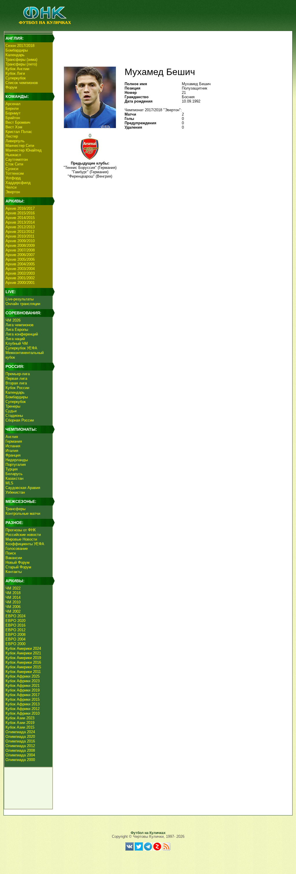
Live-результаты (19, 299)
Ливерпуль (15, 141)
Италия (11, 450)
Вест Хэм (13, 127)
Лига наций (15, 339)
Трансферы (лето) (21, 64)
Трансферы (15, 509)
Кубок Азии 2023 (19, 718)
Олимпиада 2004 (20, 755)
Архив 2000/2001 (20, 282)
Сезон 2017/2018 (19, 45)
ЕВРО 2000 (15, 644)
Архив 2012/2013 (20, 227)
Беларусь (14, 474)
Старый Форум (18, 567)
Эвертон (12, 192)
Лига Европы (16, 329)
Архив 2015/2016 (20, 213)
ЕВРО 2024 (15, 616)
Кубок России (17, 388)
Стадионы (14, 415)
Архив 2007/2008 (20, 250)
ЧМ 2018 (13, 593)
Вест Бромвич (17, 122)
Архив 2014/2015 (20, 218)
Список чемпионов (21, 83)
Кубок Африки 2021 (22, 685)
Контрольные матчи (22, 513)
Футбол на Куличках (148, 833)
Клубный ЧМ (16, 343)
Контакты (13, 572)
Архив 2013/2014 (20, 222)
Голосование (16, 548)
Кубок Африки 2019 (22, 690)
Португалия (15, 464)
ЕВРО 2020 (15, 620)
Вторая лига (16, 383)
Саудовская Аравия (22, 488)
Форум (11, 87)
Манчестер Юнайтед (23, 150)
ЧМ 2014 (13, 597)
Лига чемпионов (19, 325)
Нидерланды (16, 460)
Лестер (11, 136)
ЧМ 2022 (13, 588)
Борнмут (13, 113)
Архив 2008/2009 (20, 245)
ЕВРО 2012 (15, 630)
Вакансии (13, 558)
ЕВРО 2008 (15, 634)
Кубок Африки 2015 (22, 699)
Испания (12, 446)
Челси (10, 187)
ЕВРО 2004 (15, 639)
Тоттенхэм (14, 173)
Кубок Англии (17, 69)
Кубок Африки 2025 (22, 676)
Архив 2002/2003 (20, 273)
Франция (13, 455)
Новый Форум (17, 562)
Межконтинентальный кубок (24, 355)
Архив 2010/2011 (19, 236)
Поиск (10, 553)
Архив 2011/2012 (19, 231)
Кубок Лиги (15, 73)
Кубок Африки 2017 (22, 695)
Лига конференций (21, 334)
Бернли (11, 108)
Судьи (10, 411)
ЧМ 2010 (13, 602)
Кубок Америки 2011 (23, 671)
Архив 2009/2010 (20, 241)
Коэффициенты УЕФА (24, 544)
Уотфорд (13, 178)
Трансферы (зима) (21, 59)
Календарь (15, 55)
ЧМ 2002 (13, 611)
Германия (13, 441)
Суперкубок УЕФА (21, 348)
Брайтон (12, 118)
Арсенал (13, 104)
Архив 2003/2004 (20, 269)
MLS (9, 483)
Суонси (11, 169)
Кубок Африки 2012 (22, 709)
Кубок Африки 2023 (22, 681)
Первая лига (16, 378)
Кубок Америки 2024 (23, 648)
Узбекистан (15, 492)
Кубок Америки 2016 (23, 662)
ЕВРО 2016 (15, 625)
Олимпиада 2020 (20, 736)
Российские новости (23, 534)
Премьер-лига (17, 374)
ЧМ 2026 (13, 320)
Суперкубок (15, 78)
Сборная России (19, 420)
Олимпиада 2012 (20, 746)
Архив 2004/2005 (20, 264)
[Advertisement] (171, 45)
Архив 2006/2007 (20, 255)
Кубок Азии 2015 (19, 727)
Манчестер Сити (19, 145)
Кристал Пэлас (18, 131)
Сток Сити (14, 164)
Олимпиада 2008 (20, 750)
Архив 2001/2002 (20, 278)
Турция (11, 469)
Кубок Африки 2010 (22, 713)
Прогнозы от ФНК (20, 530)
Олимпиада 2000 (20, 760)
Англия (11, 437)
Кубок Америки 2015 (23, 667)
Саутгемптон (16, 159)
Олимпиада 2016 (20, 741)
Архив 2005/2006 (20, 259)
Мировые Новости (21, 539)
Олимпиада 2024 (20, 732)
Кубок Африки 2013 (22, 704)
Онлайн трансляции (22, 304)
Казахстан (14, 478)
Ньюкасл (13, 155)
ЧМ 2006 (13, 607)
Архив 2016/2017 (20, 208)
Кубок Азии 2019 (19, 722)
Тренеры (12, 406)
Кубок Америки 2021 (23, 653)
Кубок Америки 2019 (23, 658)
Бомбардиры (16, 50)
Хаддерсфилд (18, 182)
